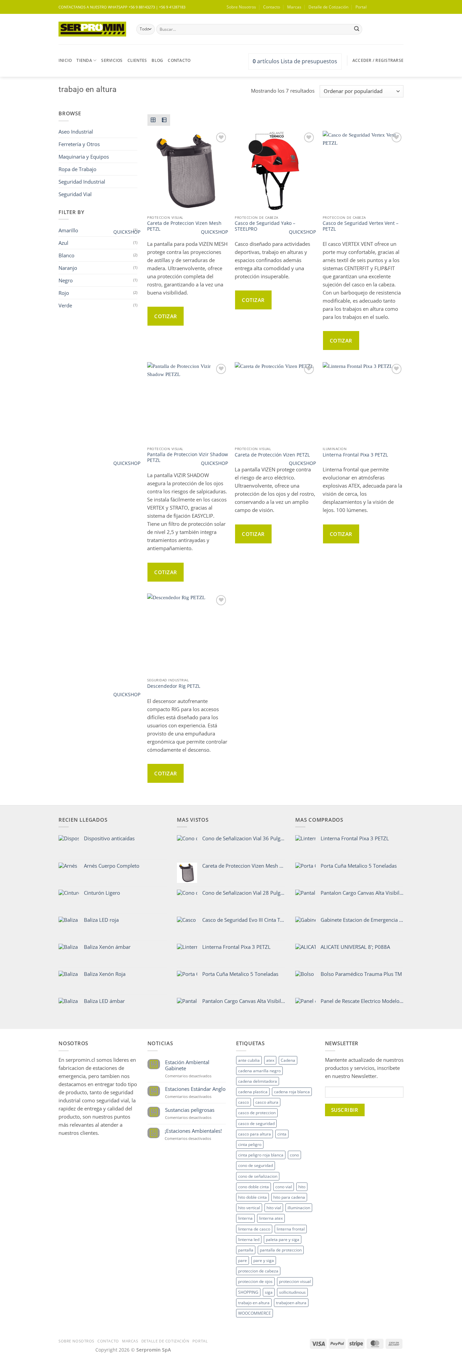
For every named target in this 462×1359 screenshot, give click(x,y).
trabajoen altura (291, 1303)
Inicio (65, 60)
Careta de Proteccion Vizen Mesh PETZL (184, 226)
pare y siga (263, 1260)
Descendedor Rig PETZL (173, 686)
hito (301, 1187)
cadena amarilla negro (259, 1071)
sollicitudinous (292, 1292)
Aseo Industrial (76, 131)
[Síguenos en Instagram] (75, 1142)
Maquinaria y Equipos (84, 156)
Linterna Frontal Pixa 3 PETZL (355, 455)
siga (269, 1292)
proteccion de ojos (255, 1281)
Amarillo (68, 230)
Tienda (84, 60)
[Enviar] (356, 29)
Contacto (271, 7)
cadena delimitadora (257, 1081)
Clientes (137, 60)
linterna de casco (254, 1229)
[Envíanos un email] (406, 10)
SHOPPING (248, 1292)
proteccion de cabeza (258, 1271)
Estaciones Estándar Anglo (195, 1089)
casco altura (266, 1102)
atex (270, 1060)
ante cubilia (249, 1060)
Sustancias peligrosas (189, 1110)
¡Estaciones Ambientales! (193, 1131)
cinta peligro (249, 1144)
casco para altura (254, 1134)
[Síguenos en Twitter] (87, 1142)
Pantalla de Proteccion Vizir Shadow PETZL (187, 458)
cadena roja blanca (292, 1092)
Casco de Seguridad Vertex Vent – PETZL (360, 226)
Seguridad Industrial (82, 181)
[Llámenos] (110, 1142)
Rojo (64, 292)
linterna (245, 1218)
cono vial (283, 1187)
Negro (66, 280)
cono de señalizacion (257, 1176)
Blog (157, 60)
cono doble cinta (253, 1187)
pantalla (245, 1250)
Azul (63, 242)
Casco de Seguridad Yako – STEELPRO (265, 226)
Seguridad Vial (75, 194)
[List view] (164, 120)
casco (243, 1102)
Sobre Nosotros (241, 7)
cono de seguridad (255, 1165)
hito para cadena (289, 1197)
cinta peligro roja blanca (260, 1155)
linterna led (248, 1239)
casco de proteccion (257, 1113)
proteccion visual (295, 1281)
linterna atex (271, 1218)
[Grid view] (153, 120)
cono (294, 1155)
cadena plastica (253, 1092)
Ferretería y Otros (79, 144)
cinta (281, 1134)
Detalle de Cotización (328, 7)
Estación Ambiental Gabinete (187, 1065)
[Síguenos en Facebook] (64, 1142)
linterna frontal (291, 1229)
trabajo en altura (254, 1303)
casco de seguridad (256, 1123)
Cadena (288, 1060)
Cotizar (165, 316)
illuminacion (298, 1208)
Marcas (294, 7)
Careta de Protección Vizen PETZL (272, 455)
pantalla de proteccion (281, 1250)
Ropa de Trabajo (77, 169)
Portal (361, 7)
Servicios (111, 60)
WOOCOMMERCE (254, 1313)
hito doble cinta (252, 1197)
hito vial (274, 1208)
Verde (65, 305)
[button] (387, 7)
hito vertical (249, 1208)
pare (242, 1260)
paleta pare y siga (282, 1239)
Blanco (66, 255)
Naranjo (68, 267)
